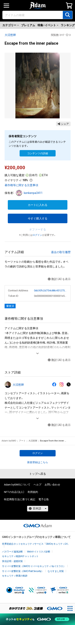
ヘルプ (37, 484)
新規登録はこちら (37, 462)
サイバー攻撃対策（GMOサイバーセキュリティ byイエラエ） (33, 566)
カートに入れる (37, 204)
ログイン (37, 235)
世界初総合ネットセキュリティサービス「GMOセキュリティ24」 (36, 543)
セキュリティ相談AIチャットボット (20, 556)
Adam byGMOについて (17, 484)
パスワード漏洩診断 (12, 551)
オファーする (37, 229)
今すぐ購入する (37, 218)
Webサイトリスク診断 (38, 551)
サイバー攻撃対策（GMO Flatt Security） (22, 571)
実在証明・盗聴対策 (12, 561)
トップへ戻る (37, 473)
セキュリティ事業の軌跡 (14, 575)
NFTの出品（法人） (14, 491)
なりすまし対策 (56, 571)
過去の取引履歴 (61, 252)
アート (22, 440)
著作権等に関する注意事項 (21, 185)
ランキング (68, 25)
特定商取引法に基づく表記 (19, 499)
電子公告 (43, 499)
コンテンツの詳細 (37, 153)
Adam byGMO (9, 440)
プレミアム (28, 25)
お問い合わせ (52, 484)
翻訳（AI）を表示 (61, 279)
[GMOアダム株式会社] (37, 525)
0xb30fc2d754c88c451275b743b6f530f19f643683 (50, 290)
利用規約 (33, 491)
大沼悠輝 (10, 34)
